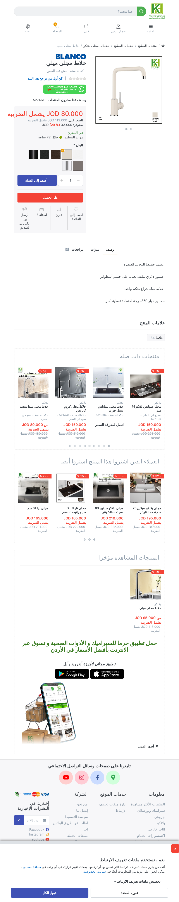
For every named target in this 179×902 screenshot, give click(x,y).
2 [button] (131, 129)
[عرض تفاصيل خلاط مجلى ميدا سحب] (33, 382)
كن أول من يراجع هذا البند (45, 78)
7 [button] (80, 446)
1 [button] (126, 129)
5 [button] (89, 446)
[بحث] (141, 11)
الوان (79, 145)
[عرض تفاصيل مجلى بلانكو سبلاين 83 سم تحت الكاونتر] (108, 488)
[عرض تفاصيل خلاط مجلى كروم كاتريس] (70, 382)
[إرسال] (19, 820)
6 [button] (85, 446)
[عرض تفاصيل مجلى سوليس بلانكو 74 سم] (145, 382)
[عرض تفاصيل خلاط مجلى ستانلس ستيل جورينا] (108, 382)
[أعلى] (163, 45)
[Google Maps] (113, 778)
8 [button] (75, 446)
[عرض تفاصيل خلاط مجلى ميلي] (145, 584)
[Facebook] (97, 778)
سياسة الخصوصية (94, 871)
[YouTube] (66, 778)
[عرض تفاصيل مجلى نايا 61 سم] (33, 488)
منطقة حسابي (31, 867)
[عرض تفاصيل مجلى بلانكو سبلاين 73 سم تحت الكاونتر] (145, 488)
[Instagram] (82, 778)
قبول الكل (50, 893)
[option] (129, 90)
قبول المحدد (129, 893)
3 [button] (99, 446)
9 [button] (70, 446)
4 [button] (94, 446)
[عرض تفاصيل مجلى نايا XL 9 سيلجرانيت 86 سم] (70, 488)
